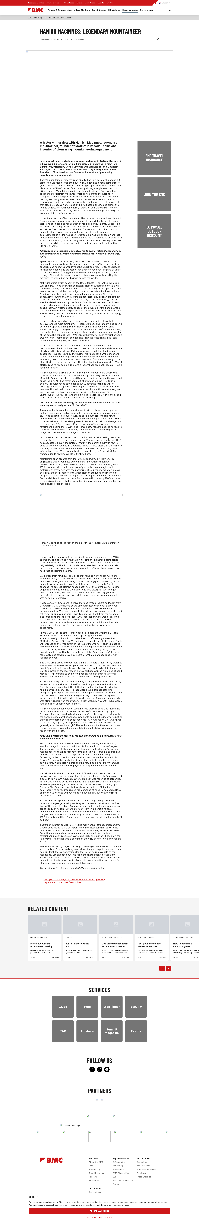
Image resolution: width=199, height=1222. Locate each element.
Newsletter (94, 1180)
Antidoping (118, 1166)
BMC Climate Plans (121, 1173)
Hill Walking (114, 10)
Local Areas (90, 3)
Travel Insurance (54, 3)
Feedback (141, 1173)
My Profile (111, 3)
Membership (95, 1169)
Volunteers (69, 3)
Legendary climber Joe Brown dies (62, 882)
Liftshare (87, 1031)
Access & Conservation (60, 10)
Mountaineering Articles (60, 17)
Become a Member (36, 3)
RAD (63, 1031)
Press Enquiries (144, 1177)
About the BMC (96, 1162)
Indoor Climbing (81, 10)
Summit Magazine (112, 1031)
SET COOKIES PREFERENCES (99, 1218)
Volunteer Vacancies (146, 1169)
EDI (114, 1177)
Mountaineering (130, 10)
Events (101, 3)
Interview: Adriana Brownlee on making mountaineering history (43, 945)
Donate (116, 1184)
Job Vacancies (143, 1166)
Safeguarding (119, 1162)
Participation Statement (124, 1180)
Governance (118, 1169)
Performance (146, 10)
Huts (87, 1006)
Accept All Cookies (99, 1211)
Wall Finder (112, 1006)
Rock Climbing (99, 10)
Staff (91, 1166)
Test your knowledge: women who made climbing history (74, 879)
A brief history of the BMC (77, 945)
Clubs (79, 3)
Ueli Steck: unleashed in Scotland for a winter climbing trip (115, 945)
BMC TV (136, 1006)
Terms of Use (95, 1192)
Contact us (142, 1162)
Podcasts (93, 1177)
